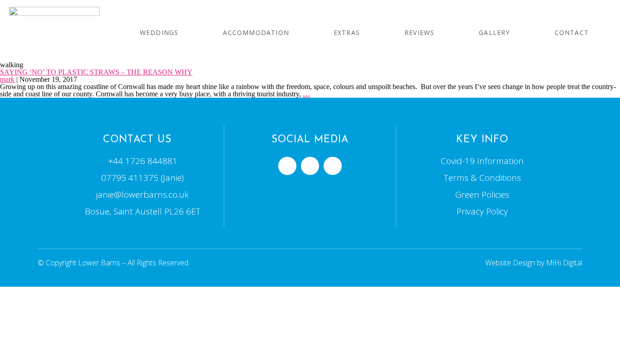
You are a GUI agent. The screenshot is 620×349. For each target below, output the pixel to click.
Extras (347, 32)
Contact (572, 32)
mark (7, 79)
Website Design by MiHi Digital (533, 263)
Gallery (494, 32)
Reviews (419, 32)
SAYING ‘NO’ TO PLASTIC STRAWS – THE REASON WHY (96, 72)
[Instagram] (333, 166)
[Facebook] (287, 166)
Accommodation (256, 32)
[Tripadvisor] (310, 166)
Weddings (159, 32)
